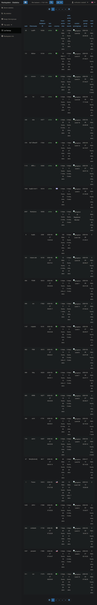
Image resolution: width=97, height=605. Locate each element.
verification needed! (80, 2)
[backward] (49, 9)
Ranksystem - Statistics (10, 2)
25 (58, 2)
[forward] (69, 9)
